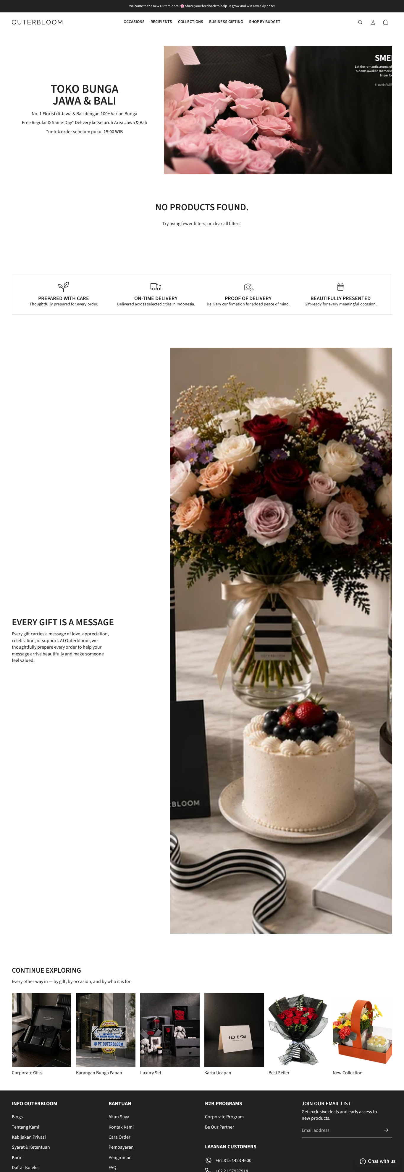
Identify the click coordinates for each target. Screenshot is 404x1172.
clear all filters (226, 223)
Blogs (17, 1117)
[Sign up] (386, 1130)
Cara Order (119, 1137)
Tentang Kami (25, 1127)
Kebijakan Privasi (29, 1137)
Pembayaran (121, 1147)
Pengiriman (120, 1157)
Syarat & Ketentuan (31, 1147)
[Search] (360, 22)
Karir (17, 1157)
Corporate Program (224, 1117)
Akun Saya (119, 1117)
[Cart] (385, 22)
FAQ (113, 1167)
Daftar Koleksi (26, 1167)
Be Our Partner (219, 1127)
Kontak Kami (121, 1127)
